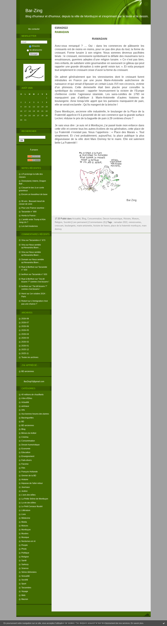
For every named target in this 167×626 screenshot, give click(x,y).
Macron (24, 599)
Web (23, 595)
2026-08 (25, 318)
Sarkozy (25, 564)
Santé (24, 560)
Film (23, 468)
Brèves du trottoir (28, 433)
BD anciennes (27, 371)
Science (25, 568)
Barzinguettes (27, 418)
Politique (25, 553)
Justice (24, 491)
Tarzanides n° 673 (37, 240)
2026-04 (25, 334)
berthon (24, 274)
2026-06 (25, 326)
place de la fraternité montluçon (126, 226)
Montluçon (26, 529)
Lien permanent (80, 222)
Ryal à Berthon (28, 267)
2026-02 (25, 342)
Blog (23, 429)
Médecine (25, 518)
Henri (23, 294)
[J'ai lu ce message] (163, 623)
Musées (24, 533)
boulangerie (70, 226)
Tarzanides (26, 587)
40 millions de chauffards (32, 394)
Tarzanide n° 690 (29, 212)
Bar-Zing (33, 10)
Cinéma (24, 437)
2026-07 (25, 322)
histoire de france (101, 226)
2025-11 (25, 353)
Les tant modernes (29, 226)
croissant (59, 226)
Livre (23, 514)
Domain (24, 259)
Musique (25, 537)
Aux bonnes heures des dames (35, 414)
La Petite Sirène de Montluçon (34, 499)
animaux (25, 406)
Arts (23, 410)
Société (24, 580)
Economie (25, 448)
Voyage (24, 591)
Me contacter (34, 29)
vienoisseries (135, 222)
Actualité (25, 402)
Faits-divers (26, 460)
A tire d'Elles (26, 398)
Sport (23, 584)
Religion (25, 557)
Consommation (28, 441)
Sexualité (25, 576)
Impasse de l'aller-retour (32, 483)
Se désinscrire (35, 50)
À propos (34, 150)
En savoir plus (137, 623)
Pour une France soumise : (33, 208)
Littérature (25, 510)
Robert (24, 301)
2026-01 (25, 346)
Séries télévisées (29, 572)
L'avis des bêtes (28, 495)
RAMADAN (62, 32)
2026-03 (25, 338)
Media (24, 522)
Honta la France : (29, 215)
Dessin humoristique (30, 445)
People (24, 545)
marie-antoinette (84, 226)
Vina (23, 240)
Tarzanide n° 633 (39, 274)
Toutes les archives (29, 357)
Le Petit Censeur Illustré (32, 506)
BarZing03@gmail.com (34, 381)
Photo (24, 549)
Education (25, 452)
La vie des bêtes (28, 503)
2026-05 (25, 330)
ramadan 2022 (120, 222)
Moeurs (24, 526)
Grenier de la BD (28, 475)
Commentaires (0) (97, 222)
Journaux (25, 487)
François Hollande (29, 472)
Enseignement (27, 456)
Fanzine (25, 464)
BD (22, 421)
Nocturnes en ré (28, 541)
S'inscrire (36, 46)
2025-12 (25, 349)
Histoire (24, 479)
